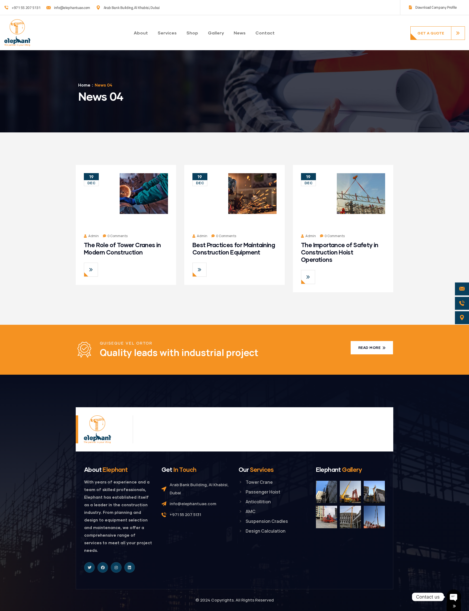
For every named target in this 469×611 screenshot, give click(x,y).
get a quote (430, 33)
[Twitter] (89, 567)
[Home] (17, 32)
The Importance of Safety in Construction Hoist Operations (339, 252)
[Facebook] (102, 567)
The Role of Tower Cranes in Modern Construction (122, 248)
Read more (370, 347)
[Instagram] (116, 567)
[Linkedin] (129, 567)
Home (84, 84)
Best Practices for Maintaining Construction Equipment (233, 248)
